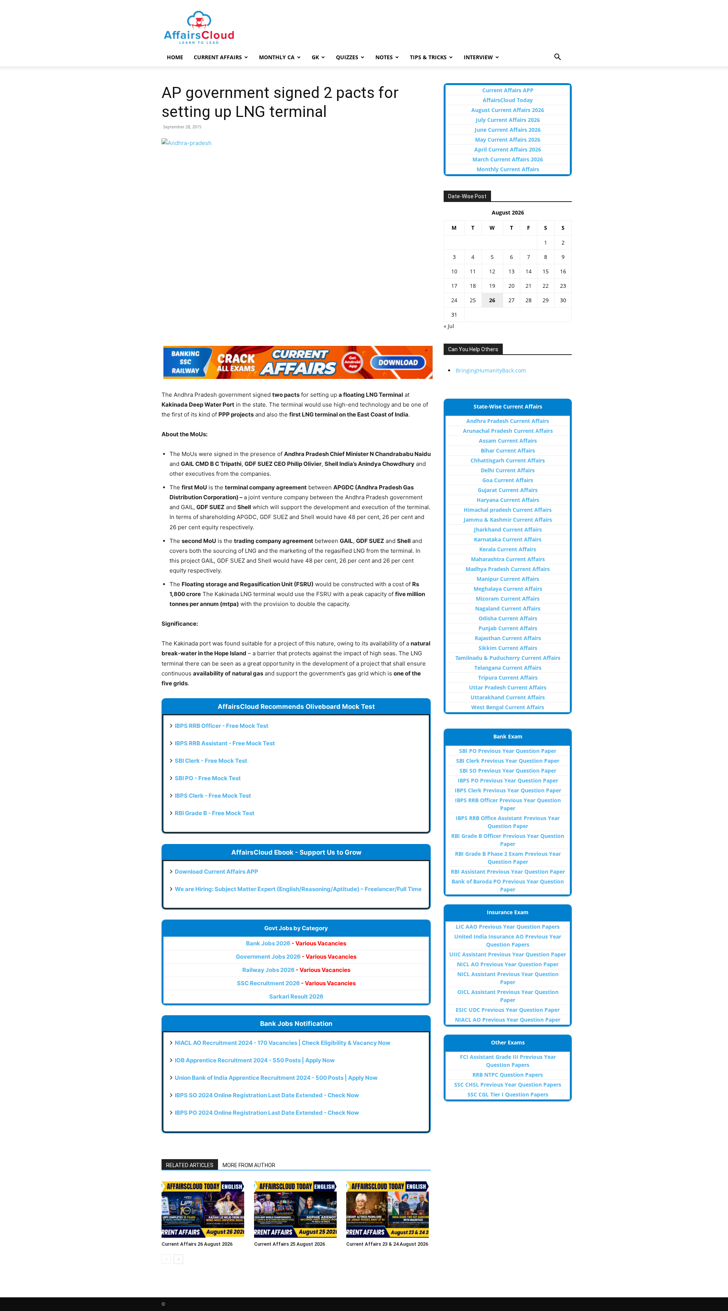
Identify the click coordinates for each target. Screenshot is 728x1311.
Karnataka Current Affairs (507, 539)
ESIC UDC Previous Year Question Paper (508, 1009)
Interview (478, 57)
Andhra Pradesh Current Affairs (507, 420)
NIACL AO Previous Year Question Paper (507, 1019)
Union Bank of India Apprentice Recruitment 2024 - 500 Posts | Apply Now (276, 1077)
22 (546, 285)
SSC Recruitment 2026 (296, 983)
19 (492, 285)
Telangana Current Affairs (507, 667)
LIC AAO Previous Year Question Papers (508, 926)
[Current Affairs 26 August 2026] (204, 1209)
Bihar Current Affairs (508, 450)
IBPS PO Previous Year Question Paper (508, 780)
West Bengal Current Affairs (507, 707)
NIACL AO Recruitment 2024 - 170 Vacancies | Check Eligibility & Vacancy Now (283, 1042)
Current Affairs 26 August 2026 (197, 1244)
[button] (557, 58)
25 (473, 300)
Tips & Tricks (428, 57)
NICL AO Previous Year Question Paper (508, 964)
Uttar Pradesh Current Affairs (507, 687)
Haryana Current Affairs (508, 499)
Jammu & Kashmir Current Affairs (508, 519)
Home (175, 57)
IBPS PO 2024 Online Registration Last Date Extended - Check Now (267, 1112)
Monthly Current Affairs (508, 169)
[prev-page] (166, 1259)
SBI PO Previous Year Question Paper (507, 750)
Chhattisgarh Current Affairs (508, 460)
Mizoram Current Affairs (508, 598)
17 (454, 285)
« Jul (449, 326)
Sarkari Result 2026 (296, 996)
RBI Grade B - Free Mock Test (214, 813)
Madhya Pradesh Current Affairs (508, 569)
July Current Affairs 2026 (508, 119)
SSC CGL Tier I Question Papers (508, 1094)
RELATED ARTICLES (189, 1165)
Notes (384, 57)
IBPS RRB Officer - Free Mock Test (221, 725)
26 (492, 300)
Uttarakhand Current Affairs (508, 697)
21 (529, 285)
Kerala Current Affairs (507, 549)
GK (315, 57)
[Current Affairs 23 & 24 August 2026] (388, 1209)
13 (511, 271)
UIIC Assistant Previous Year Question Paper (507, 954)
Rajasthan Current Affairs (508, 638)
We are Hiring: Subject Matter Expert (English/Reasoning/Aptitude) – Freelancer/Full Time (298, 889)
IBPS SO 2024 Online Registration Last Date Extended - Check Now (267, 1095)
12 (492, 271)
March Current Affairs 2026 (507, 159)
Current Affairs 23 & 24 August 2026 (387, 1244)
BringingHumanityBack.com (491, 370)
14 (529, 271)
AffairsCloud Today (508, 100)
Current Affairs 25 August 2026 (289, 1244)
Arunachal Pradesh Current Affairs (508, 430)
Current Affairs (218, 57)
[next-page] (178, 1259)
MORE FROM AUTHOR (249, 1165)
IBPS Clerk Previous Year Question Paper (508, 790)
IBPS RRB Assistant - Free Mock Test (225, 743)
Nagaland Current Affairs (507, 608)
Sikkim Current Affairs (508, 648)
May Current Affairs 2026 (507, 139)
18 (473, 285)
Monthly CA (277, 57)
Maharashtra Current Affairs (508, 559)
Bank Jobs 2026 (296, 943)
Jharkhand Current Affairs (508, 529)
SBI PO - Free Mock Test (208, 778)
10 (454, 271)
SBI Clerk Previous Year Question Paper (507, 760)
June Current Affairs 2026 (508, 129)
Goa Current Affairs (507, 480)
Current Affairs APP (507, 90)
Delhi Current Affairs (508, 470)
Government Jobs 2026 (296, 956)
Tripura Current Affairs (508, 677)
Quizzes (347, 57)
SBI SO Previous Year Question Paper (508, 770)
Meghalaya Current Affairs (508, 588)
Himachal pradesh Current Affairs (508, 509)
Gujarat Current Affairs (508, 490)
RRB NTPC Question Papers (507, 1074)
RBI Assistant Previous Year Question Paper (508, 871)
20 (511, 285)
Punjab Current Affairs (508, 628)
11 (473, 271)
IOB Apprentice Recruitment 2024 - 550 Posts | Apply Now (255, 1060)
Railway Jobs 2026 (296, 969)
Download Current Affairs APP (216, 871)
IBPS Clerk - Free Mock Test (213, 795)
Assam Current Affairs (508, 440)
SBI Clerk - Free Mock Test (211, 760)
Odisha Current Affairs (508, 618)
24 (454, 300)
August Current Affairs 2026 (507, 110)
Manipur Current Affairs (508, 578)
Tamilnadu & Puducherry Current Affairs (507, 657)
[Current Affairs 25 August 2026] (296, 1209)
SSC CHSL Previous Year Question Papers (507, 1084)
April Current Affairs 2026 (507, 149)
